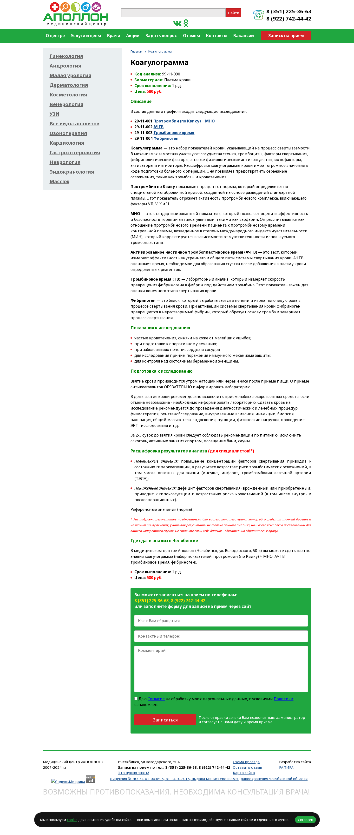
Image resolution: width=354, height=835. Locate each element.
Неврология (65, 162)
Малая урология (70, 75)
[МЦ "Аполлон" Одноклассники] (186, 23)
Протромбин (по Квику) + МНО (184, 121)
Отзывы (191, 35)
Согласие (156, 698)
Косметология (68, 94)
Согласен (305, 819)
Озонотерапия (68, 133)
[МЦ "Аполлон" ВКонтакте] (177, 23)
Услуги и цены (86, 35)
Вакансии (243, 35)
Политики (283, 698)
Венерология (66, 104)
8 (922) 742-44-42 (288, 18)
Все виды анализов (74, 123)
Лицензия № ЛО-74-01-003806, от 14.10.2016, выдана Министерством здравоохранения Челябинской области (209, 778)
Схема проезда (246, 761)
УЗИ (54, 114)
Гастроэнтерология (75, 152)
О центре (55, 35)
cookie (72, 819)
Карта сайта (244, 772)
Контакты (216, 35)
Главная (137, 51)
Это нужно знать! (133, 772)
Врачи (113, 35)
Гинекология (66, 56)
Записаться (165, 720)
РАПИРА (286, 767)
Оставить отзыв (247, 767)
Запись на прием (286, 35)
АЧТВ (158, 126)
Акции (132, 35)
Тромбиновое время (173, 132)
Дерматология (69, 85)
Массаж (59, 181)
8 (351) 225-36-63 (288, 11)
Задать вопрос (161, 35)
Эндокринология (72, 171)
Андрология (65, 65)
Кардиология (67, 143)
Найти (233, 12)
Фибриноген (165, 138)
